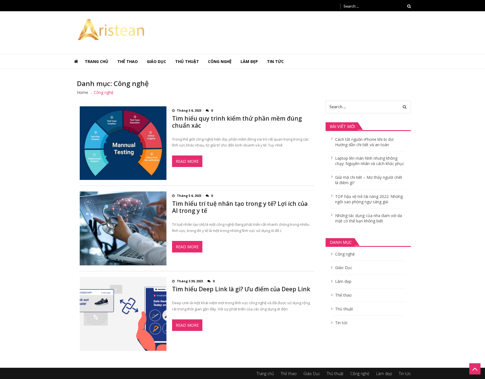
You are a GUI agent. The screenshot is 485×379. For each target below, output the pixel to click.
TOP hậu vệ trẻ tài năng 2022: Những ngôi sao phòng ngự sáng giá (369, 199)
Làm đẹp (249, 61)
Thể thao (127, 61)
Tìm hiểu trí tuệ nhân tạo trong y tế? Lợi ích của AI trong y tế (240, 207)
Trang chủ (96, 61)
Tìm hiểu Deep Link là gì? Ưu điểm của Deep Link (241, 289)
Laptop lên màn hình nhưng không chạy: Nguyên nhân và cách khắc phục (369, 160)
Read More (187, 161)
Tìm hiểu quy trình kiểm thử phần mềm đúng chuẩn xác (237, 122)
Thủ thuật (187, 61)
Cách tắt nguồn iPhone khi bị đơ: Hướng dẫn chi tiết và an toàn (364, 142)
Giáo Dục (156, 61)
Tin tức (275, 61)
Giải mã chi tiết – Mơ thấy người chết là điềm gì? (368, 180)
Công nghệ (220, 61)
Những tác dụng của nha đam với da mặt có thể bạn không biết (368, 218)
